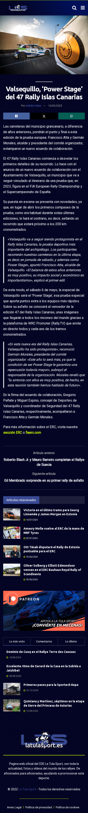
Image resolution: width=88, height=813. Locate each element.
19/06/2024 (31, 557)
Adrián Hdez (33, 105)
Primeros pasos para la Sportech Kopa (50, 684)
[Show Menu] (83, 8)
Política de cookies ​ (68, 807)
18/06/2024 (31, 579)
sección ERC (12, 432)
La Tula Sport (27, 789)
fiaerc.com (33, 432)
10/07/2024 (31, 520)
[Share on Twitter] (44, 116)
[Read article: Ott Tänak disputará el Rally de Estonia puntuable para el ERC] (11, 551)
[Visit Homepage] (18, 8)
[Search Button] (74, 8)
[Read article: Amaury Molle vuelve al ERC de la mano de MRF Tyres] (11, 533)
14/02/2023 (55, 105)
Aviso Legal (14, 807)
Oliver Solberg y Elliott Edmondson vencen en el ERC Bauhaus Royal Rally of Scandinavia (52, 570)
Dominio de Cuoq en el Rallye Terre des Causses (41, 652)
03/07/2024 (31, 538)
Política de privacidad (38, 807)
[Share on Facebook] (16, 116)
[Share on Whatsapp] (71, 116)
